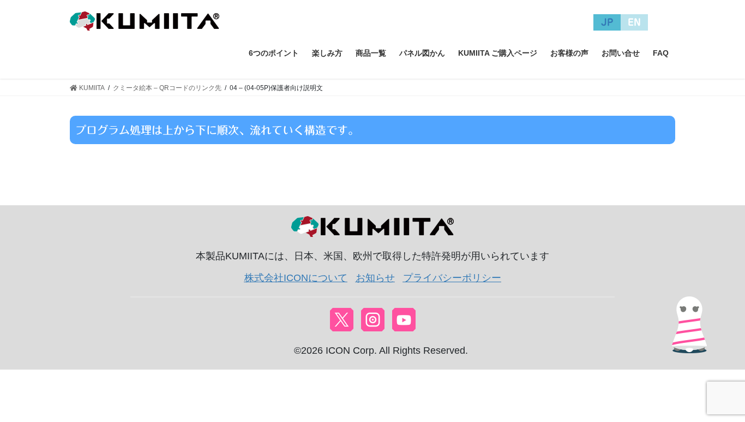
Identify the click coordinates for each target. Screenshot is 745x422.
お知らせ (375, 277)
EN (634, 22)
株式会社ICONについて (295, 277)
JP (607, 22)
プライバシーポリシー (452, 277)
